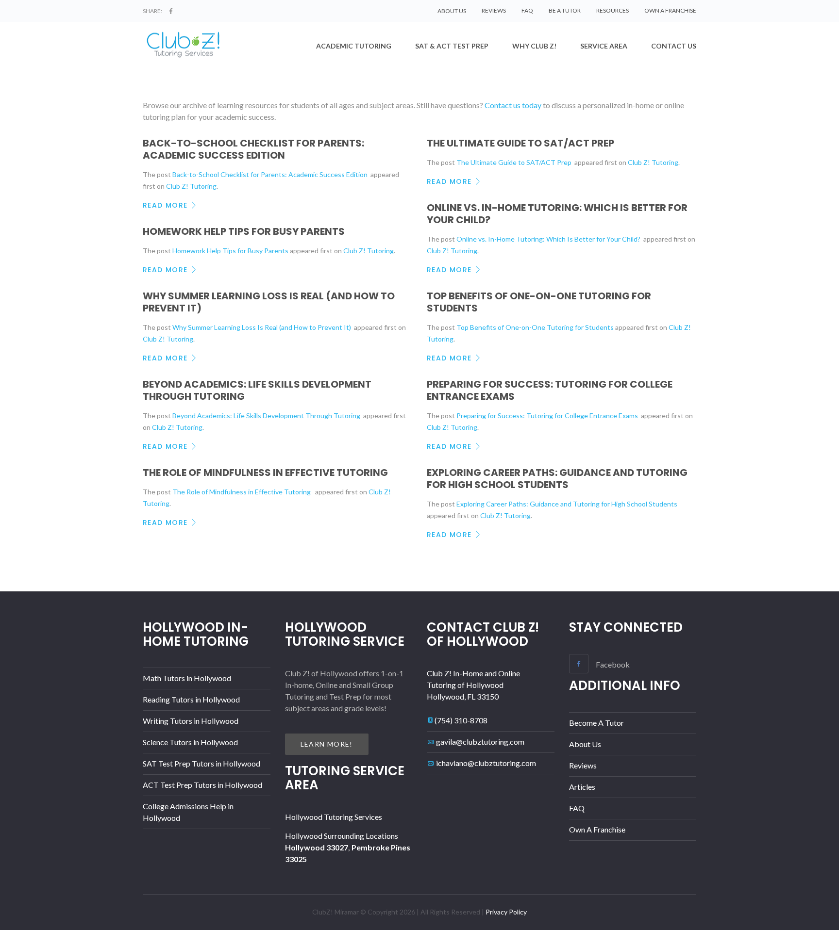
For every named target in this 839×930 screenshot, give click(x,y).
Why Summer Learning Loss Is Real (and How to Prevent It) (269, 302)
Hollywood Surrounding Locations (341, 835)
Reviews (494, 10)
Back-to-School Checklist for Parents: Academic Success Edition (253, 149)
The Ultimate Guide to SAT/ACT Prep (521, 143)
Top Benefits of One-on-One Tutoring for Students (539, 302)
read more (165, 205)
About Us (585, 744)
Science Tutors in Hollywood (190, 742)
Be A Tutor (565, 10)
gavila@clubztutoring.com (480, 741)
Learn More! (327, 744)
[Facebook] (171, 11)
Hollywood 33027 (316, 847)
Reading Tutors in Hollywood (191, 699)
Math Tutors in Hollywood (187, 678)
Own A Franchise (670, 10)
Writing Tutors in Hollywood (190, 720)
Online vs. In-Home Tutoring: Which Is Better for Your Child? (557, 214)
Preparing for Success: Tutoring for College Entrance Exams (549, 390)
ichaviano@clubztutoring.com (486, 762)
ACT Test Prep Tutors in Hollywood (202, 784)
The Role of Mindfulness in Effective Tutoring (267, 472)
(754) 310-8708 (461, 720)
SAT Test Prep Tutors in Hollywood (201, 763)
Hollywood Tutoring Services (333, 816)
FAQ (527, 10)
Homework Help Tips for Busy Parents (244, 231)
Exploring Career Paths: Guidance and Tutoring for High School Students (557, 478)
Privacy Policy (506, 912)
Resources (612, 10)
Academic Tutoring (353, 46)
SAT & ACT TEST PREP (451, 46)
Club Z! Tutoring (191, 186)
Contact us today (513, 105)
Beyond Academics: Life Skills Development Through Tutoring (257, 390)
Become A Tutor (596, 722)
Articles (582, 786)
